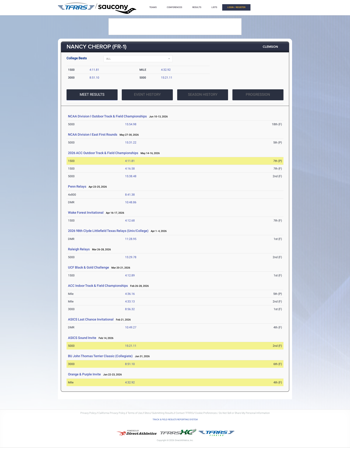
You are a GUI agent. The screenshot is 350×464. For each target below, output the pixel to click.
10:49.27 (130, 327)
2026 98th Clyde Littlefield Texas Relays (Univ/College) (108, 231)
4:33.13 (130, 301)
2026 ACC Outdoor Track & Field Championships (103, 153)
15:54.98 (130, 124)
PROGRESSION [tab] (258, 94)
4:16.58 (130, 168)
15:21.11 (166, 77)
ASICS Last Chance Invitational (91, 319)
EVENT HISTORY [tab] (147, 94)
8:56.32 (130, 309)
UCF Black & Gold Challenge (88, 267)
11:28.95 (130, 239)
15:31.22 (130, 142)
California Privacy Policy (111, 412)
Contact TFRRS (184, 412)
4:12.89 (130, 275)
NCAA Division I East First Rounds (92, 134)
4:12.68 (130, 220)
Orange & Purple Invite (84, 374)
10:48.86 (130, 202)
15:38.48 (130, 176)
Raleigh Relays (79, 249)
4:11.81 (94, 69)
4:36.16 (130, 294)
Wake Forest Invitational (86, 212)
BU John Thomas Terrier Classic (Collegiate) (100, 356)
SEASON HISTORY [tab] (202, 94)
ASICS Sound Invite (82, 338)
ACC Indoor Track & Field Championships (98, 286)
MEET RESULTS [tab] (92, 94)
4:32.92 (166, 69)
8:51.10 (94, 77)
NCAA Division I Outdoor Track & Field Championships (107, 116)
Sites (147, 412)
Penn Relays (77, 186)
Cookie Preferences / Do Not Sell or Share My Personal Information (232, 412)
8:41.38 (130, 194)
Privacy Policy (88, 412)
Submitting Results (162, 412)
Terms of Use (135, 412)
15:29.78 (130, 257)
